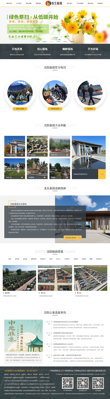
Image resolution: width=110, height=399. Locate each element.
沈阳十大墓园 (44, 390)
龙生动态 (18, 374)
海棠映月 (43, 259)
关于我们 (19, 3)
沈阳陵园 (53, 387)
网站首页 (9, 3)
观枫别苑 (33, 259)
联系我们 (100, 3)
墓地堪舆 (24, 374)
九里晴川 (67, 259)
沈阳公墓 (47, 387)
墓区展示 (69, 3)
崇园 (9, 259)
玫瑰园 (84, 259)
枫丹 (51, 259)
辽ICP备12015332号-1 (100, 374)
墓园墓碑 (35, 374)
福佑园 (25, 259)
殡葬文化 (29, 374)
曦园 (91, 259)
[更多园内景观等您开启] (89, 153)
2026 (49, 324)
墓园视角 (38, 3)
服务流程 (90, 3)
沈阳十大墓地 (52, 390)
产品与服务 (80, 3)
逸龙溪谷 (99, 259)
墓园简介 (6, 374)
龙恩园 (76, 259)
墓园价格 (41, 374)
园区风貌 (28, 3)
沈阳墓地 (42, 387)
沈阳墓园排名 (16, 377)
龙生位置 (47, 374)
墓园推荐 (12, 374)
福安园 (17, 259)
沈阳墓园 (36, 387)
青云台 (58, 259)
